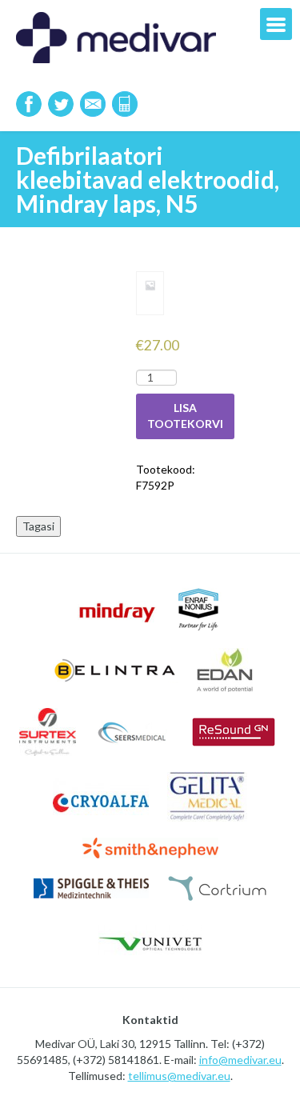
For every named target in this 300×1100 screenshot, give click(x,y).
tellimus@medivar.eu (179, 1075)
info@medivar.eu (240, 1059)
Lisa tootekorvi (185, 415)
